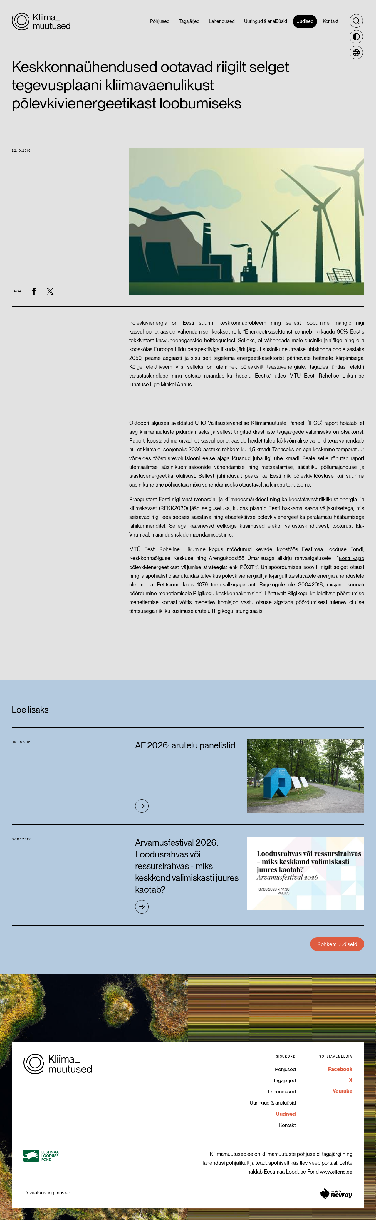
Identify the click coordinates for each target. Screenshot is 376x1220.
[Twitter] (50, 291)
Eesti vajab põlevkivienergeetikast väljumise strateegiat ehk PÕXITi (246, 562)
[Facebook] (34, 291)
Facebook (340, 1069)
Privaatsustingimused (47, 1192)
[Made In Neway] (336, 1193)
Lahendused (282, 1091)
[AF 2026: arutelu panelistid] (305, 776)
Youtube (342, 1091)
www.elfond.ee (336, 1172)
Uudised (286, 1114)
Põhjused (285, 1069)
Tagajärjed (284, 1080)
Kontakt (287, 1125)
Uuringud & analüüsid (273, 1103)
